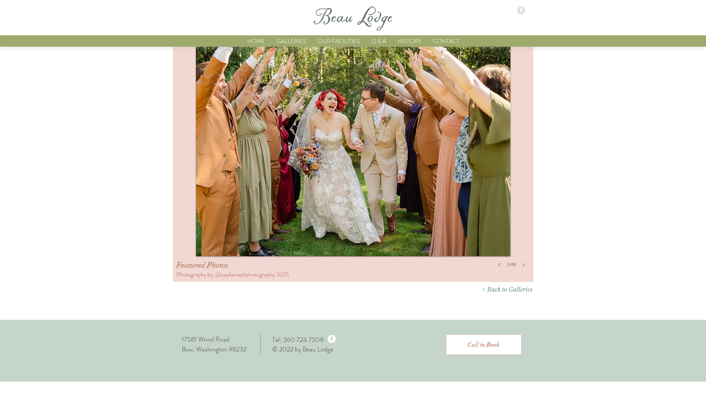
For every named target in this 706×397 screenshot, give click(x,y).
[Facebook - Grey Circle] (521, 10)
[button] (483, 345)
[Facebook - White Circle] (332, 339)
